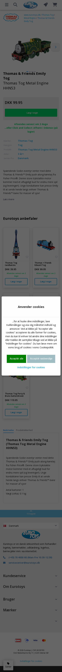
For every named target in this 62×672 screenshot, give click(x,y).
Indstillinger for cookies (31, 367)
